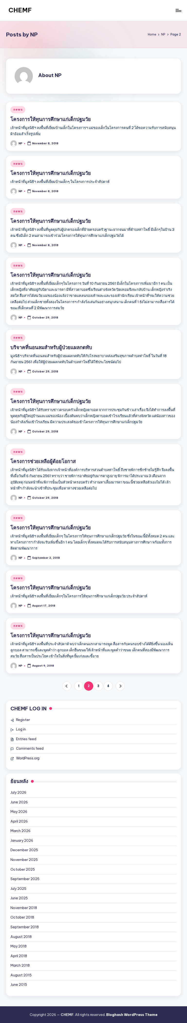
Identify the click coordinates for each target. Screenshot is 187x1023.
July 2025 (18, 888)
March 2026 (20, 831)
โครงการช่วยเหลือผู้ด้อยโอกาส (43, 461)
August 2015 (21, 975)
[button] (66, 685)
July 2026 (18, 792)
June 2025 (19, 898)
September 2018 (24, 927)
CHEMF (20, 10)
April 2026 (19, 821)
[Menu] (178, 10)
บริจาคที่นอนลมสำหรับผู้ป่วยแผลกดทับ (51, 347)
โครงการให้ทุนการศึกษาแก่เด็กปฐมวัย (50, 119)
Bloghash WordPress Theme (132, 1015)
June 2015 (18, 984)
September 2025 (24, 879)
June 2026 (19, 802)
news (17, 109)
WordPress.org (27, 758)
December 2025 (24, 850)
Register (23, 720)
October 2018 (22, 917)
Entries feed (26, 739)
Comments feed (30, 748)
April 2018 (18, 956)
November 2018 (23, 908)
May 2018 (18, 946)
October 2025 (22, 869)
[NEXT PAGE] (120, 685)
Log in (21, 729)
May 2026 (18, 811)
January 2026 (21, 840)
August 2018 (21, 937)
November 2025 (24, 860)
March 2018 (20, 965)
